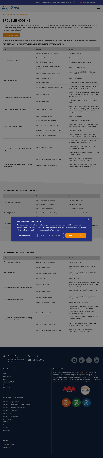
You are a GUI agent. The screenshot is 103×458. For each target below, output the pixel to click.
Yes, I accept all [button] (75, 235)
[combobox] (88, 219)
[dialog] (51, 229)
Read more (55, 230)
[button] (23, 235)
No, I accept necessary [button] (50, 235)
